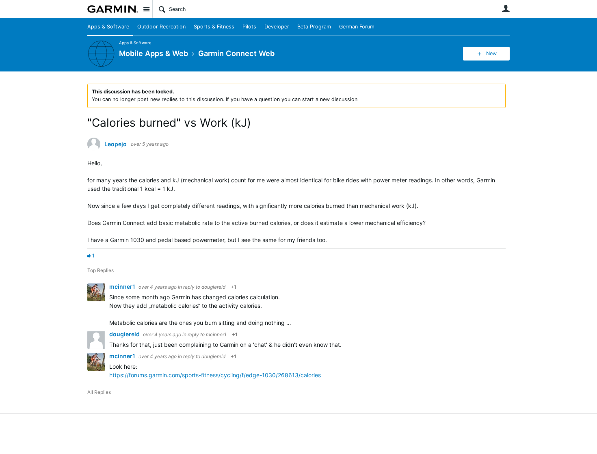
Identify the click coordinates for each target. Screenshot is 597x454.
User (506, 8)
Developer (276, 27)
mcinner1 (122, 286)
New (491, 53)
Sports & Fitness (214, 27)
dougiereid (213, 287)
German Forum (356, 27)
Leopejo (115, 144)
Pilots (249, 27)
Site (146, 9)
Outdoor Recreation (161, 27)
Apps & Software (108, 27)
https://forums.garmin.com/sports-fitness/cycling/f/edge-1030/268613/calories (215, 375)
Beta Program (314, 27)
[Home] (112, 9)
